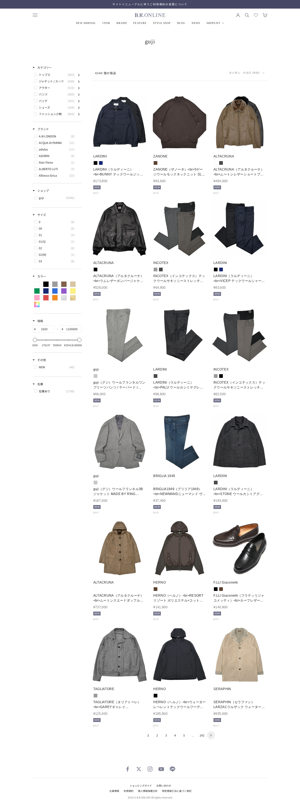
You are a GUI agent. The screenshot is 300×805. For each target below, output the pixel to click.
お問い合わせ (163, 785)
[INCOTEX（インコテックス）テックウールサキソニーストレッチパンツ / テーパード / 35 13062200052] (179, 229)
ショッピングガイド (141, 785)
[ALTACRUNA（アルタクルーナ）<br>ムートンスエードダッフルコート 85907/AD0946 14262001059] (119, 548)
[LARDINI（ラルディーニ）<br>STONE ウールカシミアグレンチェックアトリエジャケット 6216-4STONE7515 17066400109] (239, 442)
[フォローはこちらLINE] (172, 769)
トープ (215, 163)
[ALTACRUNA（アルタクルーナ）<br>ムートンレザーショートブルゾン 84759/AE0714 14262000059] (239, 122)
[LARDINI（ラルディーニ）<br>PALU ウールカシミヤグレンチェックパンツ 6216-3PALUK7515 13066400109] (179, 335)
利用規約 (128, 791)
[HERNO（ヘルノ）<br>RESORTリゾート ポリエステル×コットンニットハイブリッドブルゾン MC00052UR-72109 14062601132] (179, 548)
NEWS (196, 23)
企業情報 (114, 791)
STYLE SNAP (162, 23)
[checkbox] (57, 75)
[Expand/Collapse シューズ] (79, 107)
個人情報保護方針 (148, 791)
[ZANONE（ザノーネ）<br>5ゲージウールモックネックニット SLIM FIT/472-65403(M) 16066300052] (179, 122)
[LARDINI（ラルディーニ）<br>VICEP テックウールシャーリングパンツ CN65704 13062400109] (239, 229)
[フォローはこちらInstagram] (150, 769)
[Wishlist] (255, 15)
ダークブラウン (155, 163)
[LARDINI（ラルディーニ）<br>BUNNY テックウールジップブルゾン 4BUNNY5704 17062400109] (119, 122)
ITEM (106, 23)
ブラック (95, 163)
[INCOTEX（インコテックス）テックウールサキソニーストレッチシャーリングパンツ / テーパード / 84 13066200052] (239, 335)
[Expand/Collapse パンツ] (79, 94)
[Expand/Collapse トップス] (79, 75)
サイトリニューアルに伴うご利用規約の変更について (149, 4)
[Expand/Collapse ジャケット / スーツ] (79, 81)
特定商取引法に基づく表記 (176, 791)
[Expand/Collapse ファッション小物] (79, 114)
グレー (155, 269)
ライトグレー (95, 376)
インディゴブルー (155, 482)
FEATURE (140, 23)
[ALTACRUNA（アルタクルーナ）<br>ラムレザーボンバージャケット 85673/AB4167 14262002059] (119, 229)
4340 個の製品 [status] (105, 73)
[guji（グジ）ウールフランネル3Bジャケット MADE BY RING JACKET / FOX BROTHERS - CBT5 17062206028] (119, 442)
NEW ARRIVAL (86, 23)
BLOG (181, 23)
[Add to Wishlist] (140, 143)
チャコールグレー (221, 163)
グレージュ (166, 269)
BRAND (122, 23)
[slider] (35, 340)
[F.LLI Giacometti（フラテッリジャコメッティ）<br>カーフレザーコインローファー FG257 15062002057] (239, 548)
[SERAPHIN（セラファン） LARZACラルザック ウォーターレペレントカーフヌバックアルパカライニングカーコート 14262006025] (239, 655)
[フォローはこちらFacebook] (127, 769)
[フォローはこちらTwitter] (139, 769)
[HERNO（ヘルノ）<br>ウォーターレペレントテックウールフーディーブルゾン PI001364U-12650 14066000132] (179, 655)
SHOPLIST (213, 23)
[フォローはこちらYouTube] (161, 769)
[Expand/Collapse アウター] (79, 88)
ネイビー (101, 163)
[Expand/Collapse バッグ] (79, 101)
